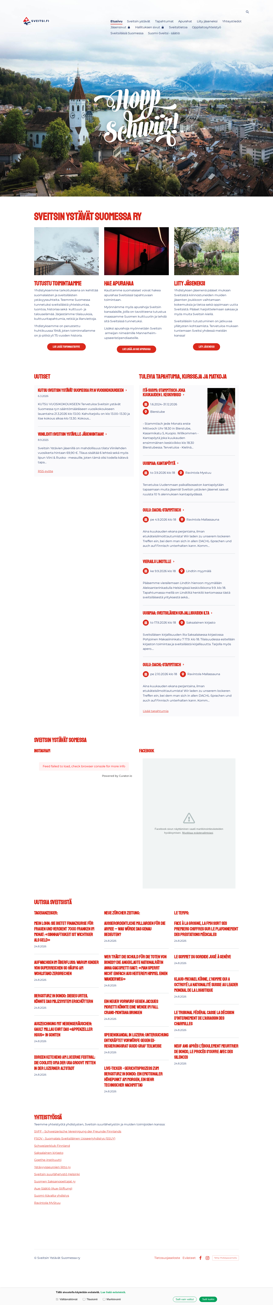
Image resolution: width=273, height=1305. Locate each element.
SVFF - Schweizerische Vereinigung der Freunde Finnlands (77, 1131)
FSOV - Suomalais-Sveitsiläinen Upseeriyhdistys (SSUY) (74, 1138)
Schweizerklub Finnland (52, 1146)
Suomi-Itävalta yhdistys (51, 1195)
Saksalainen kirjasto (48, 1153)
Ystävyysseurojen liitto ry (52, 1167)
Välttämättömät (68, 1299)
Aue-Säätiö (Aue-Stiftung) (53, 1188)
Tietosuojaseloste (167, 1257)
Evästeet (189, 1257)
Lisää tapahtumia (155, 711)
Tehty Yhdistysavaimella (225, 1258)
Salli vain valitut (185, 1299)
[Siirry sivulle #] (66, 251)
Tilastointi (92, 1299)
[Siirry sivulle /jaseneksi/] (206, 251)
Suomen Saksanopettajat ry (55, 1181)
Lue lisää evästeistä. (113, 1292)
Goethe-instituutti (47, 1160)
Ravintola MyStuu (47, 1203)
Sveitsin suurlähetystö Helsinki (57, 1174)
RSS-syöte (45, 471)
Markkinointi (114, 1299)
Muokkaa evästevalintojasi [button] (197, 832)
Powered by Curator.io (117, 776)
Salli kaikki (208, 1299)
